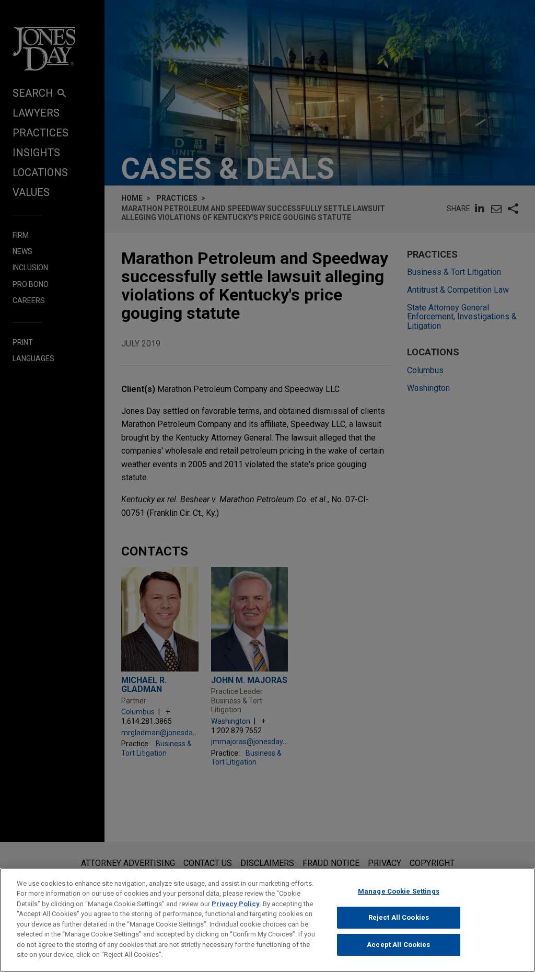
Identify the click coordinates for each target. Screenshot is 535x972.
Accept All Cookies (398, 944)
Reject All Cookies (398, 917)
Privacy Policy (236, 904)
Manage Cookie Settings (398, 891)
